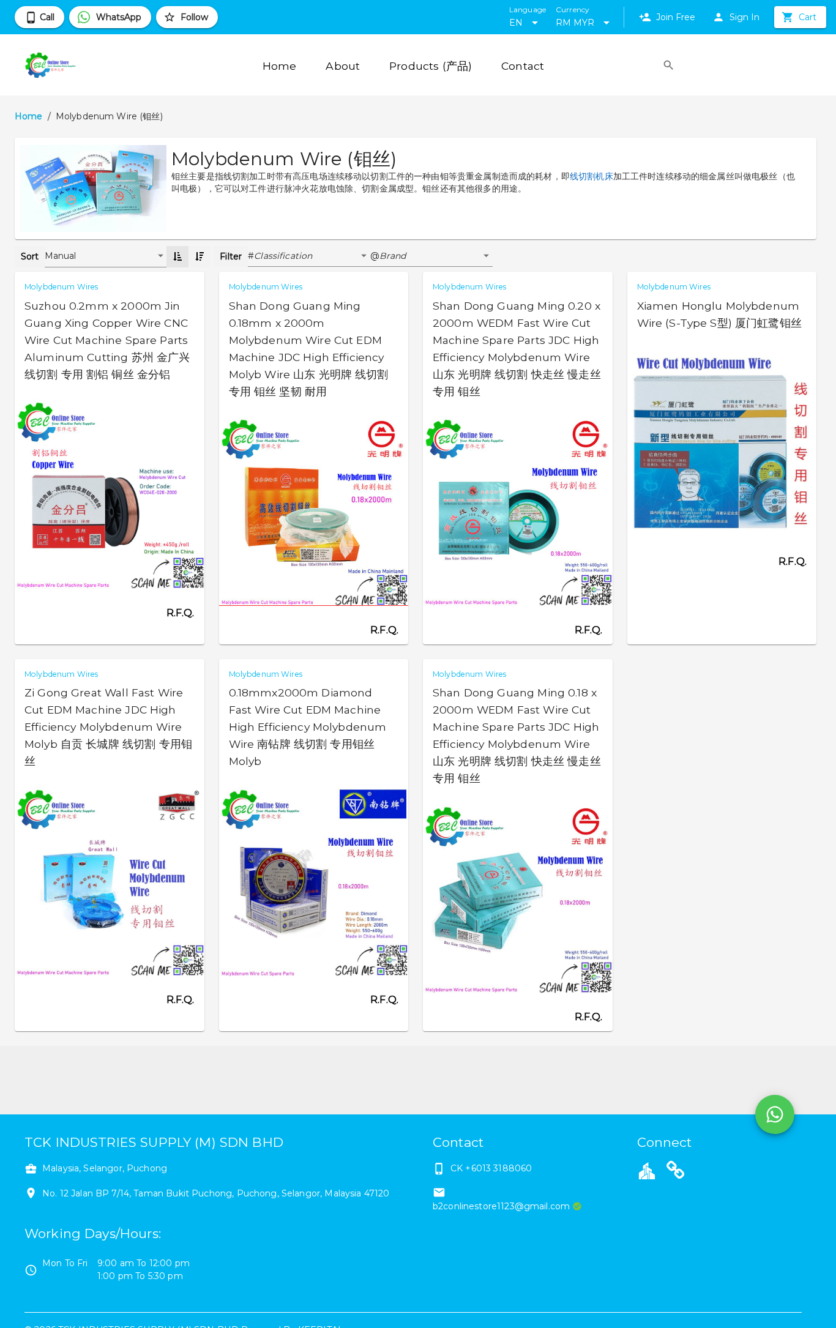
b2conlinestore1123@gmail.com (501, 1206)
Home (29, 116)
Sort (30, 256)
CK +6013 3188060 (491, 1168)
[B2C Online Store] (675, 1171)
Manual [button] (61, 255)
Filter (231, 256)
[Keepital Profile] (647, 1170)
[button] (312, 256)
